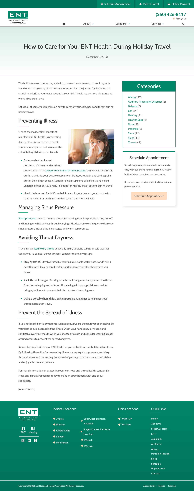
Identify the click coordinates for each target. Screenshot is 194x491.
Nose (131, 124)
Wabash (88, 440)
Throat (132, 142)
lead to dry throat (44, 248)
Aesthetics (156, 444)
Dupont (60, 436)
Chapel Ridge (63, 430)
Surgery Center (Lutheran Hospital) (96, 432)
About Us (156, 423)
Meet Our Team (159, 428)
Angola (60, 418)
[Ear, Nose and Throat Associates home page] (18, 17)
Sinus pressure (26, 218)
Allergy (132, 97)
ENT (153, 433)
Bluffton (60, 424)
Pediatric (133, 128)
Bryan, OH (126, 418)
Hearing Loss (135, 119)
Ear (130, 110)
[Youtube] (23, 440)
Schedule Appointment (149, 196)
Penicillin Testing (160, 453)
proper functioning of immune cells (66, 170)
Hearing (132, 115)
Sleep (131, 137)
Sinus (131, 133)
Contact (155, 473)
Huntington (62, 442)
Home (154, 418)
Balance (132, 106)
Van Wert (126, 424)
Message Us (181, 18)
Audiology (156, 438)
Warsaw (88, 446)
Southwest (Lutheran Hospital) (95, 421)
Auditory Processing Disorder (145, 101)
